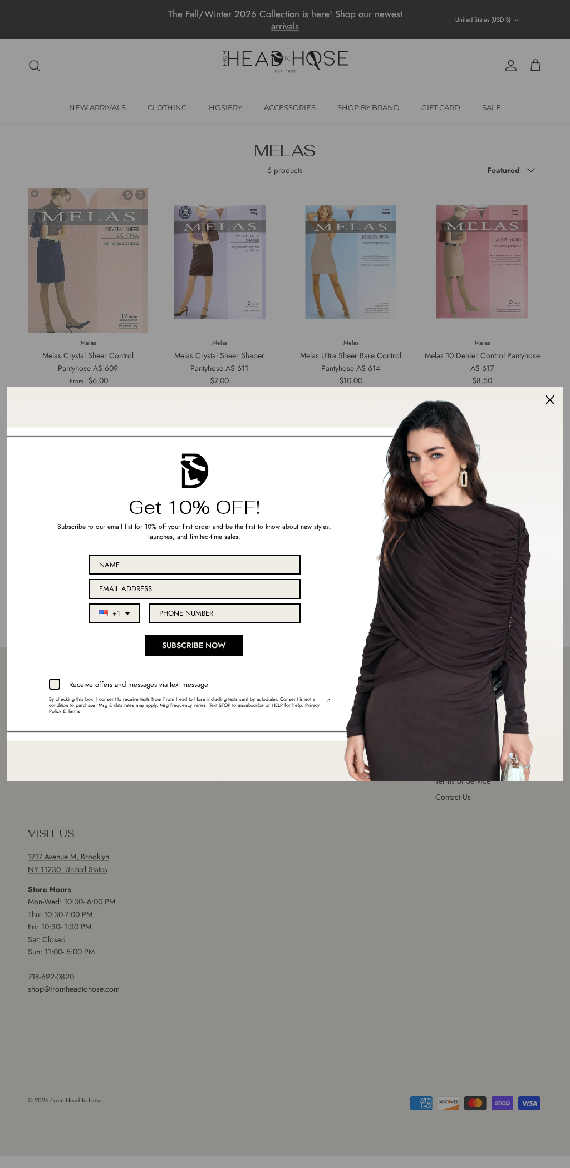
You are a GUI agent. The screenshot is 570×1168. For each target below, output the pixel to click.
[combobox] (114, 613)
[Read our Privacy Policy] (327, 701)
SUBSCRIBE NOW (194, 645)
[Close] (550, 400)
